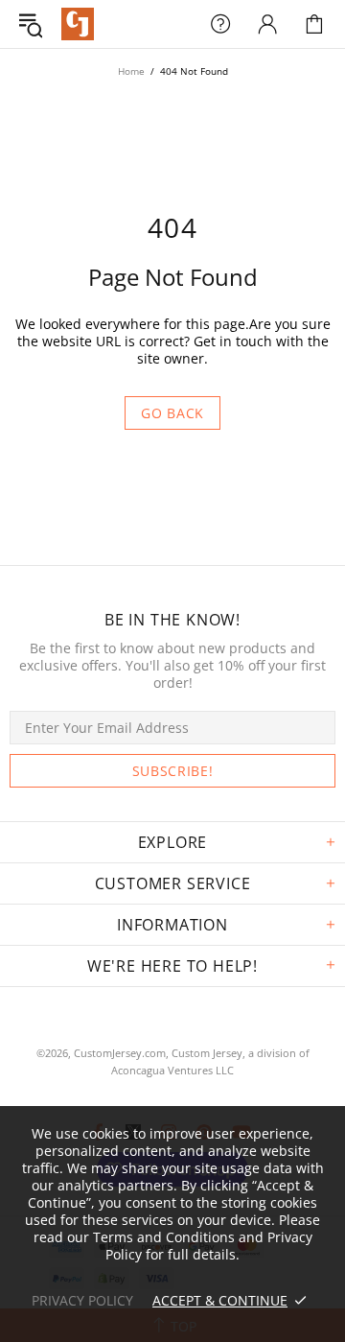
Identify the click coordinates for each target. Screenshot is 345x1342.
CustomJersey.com (77, 24)
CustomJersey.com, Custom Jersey (158, 1053)
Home (131, 71)
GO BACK (172, 413)
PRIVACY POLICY (82, 1300)
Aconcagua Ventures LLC (172, 1070)
